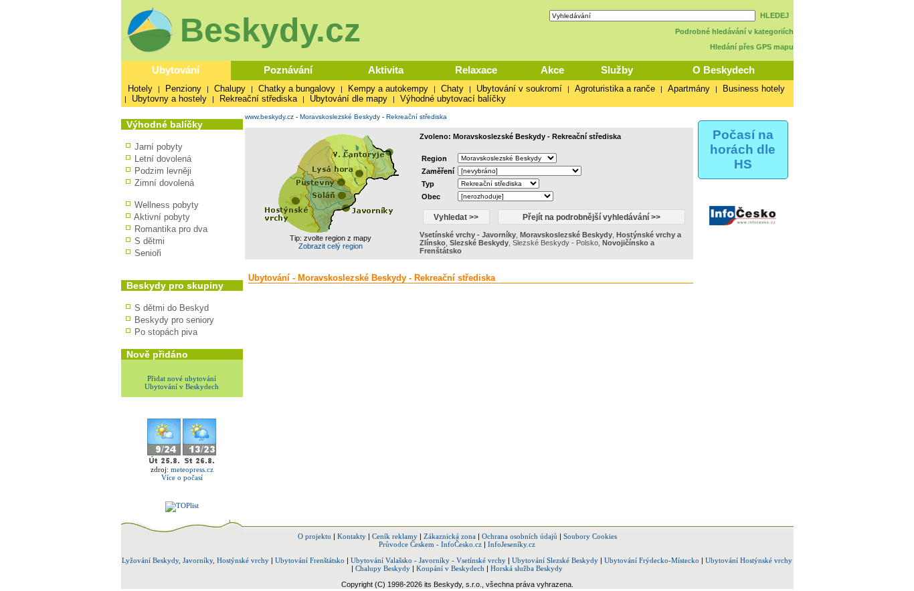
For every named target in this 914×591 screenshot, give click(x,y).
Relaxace (476, 70)
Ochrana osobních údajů (519, 536)
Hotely (140, 89)
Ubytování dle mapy (348, 99)
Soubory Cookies (590, 536)
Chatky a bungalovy (296, 89)
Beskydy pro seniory (174, 320)
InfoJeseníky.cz (511, 544)
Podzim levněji (162, 171)
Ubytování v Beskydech (182, 386)
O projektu (314, 536)
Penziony (183, 89)
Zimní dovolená (164, 183)
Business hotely (754, 89)
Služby (617, 70)
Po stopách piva (165, 332)
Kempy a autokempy (388, 89)
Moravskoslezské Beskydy (340, 116)
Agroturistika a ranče (615, 89)
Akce (552, 70)
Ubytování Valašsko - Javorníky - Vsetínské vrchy (428, 560)
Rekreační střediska (258, 99)
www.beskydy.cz (269, 116)
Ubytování (175, 70)
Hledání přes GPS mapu (752, 47)
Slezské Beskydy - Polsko (555, 243)
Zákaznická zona (450, 536)
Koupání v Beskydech (450, 568)
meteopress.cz (192, 469)
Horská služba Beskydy (526, 568)
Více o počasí (182, 477)
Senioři (147, 253)
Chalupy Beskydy (382, 568)
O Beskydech (724, 70)
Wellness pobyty (166, 205)
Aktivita (385, 70)
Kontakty (351, 536)
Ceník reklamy (395, 536)
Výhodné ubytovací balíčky (453, 99)
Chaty (452, 89)
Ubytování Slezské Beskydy (555, 560)
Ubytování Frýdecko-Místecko (651, 560)
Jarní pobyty (158, 147)
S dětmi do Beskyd (171, 308)
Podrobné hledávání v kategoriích (734, 31)
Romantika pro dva (170, 229)
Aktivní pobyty (162, 217)
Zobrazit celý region (330, 246)
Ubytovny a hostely (169, 99)
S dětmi (149, 241)
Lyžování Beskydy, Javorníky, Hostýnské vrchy (195, 560)
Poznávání (288, 70)
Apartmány (689, 89)
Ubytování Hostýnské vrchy (748, 560)
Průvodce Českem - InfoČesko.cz (430, 544)
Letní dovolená (162, 159)
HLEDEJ (774, 15)
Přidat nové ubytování (181, 378)
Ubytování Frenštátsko (310, 560)
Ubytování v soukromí (519, 89)
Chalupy (230, 89)
